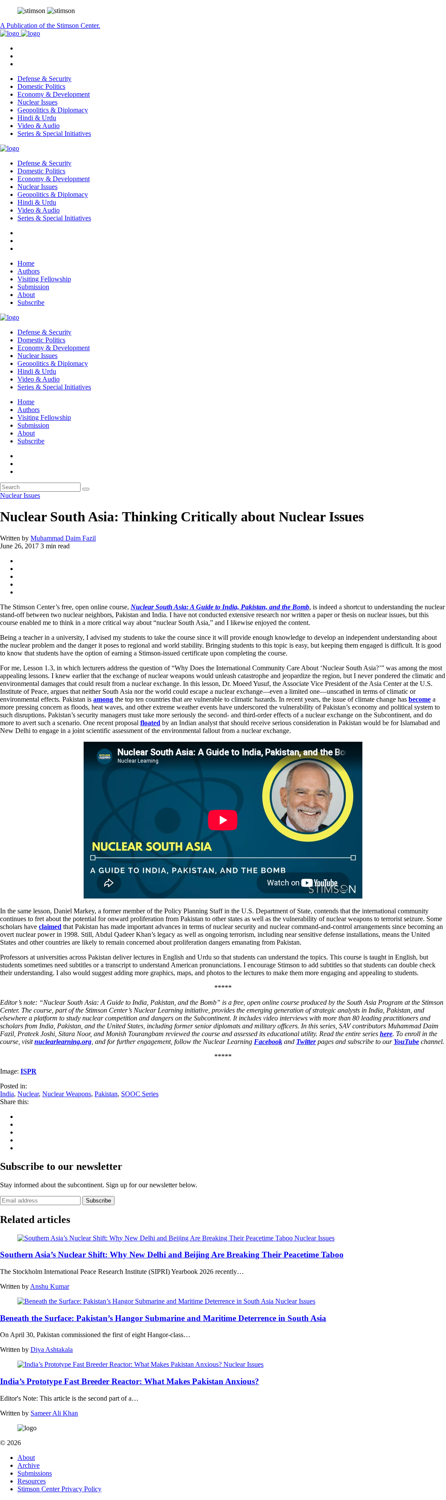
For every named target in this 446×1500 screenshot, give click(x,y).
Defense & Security (44, 78)
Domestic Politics (41, 86)
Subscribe (30, 302)
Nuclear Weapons (66, 1094)
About (26, 294)
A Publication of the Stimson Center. (50, 25)
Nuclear (28, 1094)
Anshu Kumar (49, 1286)
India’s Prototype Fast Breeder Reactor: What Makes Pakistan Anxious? (129, 1381)
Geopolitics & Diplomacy (52, 110)
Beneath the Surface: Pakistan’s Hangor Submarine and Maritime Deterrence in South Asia (163, 1318)
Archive (28, 1465)
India (7, 1094)
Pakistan (106, 1094)
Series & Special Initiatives (54, 133)
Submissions (34, 1473)
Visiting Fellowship (44, 279)
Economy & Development (53, 94)
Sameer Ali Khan (54, 1413)
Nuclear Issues (37, 102)
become (420, 699)
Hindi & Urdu (36, 118)
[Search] (85, 489)
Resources (31, 1481)
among (103, 699)
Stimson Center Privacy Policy (59, 1489)
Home (25, 263)
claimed (50, 926)
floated (150, 722)
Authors (28, 271)
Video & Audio (38, 125)
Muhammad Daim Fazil (63, 538)
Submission (33, 287)
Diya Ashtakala (51, 1349)
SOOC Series (140, 1094)
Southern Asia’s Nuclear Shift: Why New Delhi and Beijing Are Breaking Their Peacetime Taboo (172, 1254)
